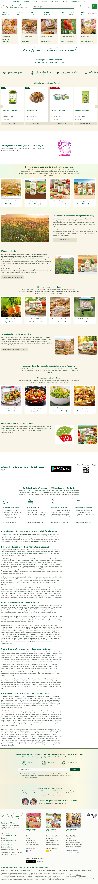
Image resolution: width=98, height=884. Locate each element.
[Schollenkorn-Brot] (37, 97)
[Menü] (97, 814)
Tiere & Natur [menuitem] (71, 13)
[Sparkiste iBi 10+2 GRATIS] (61, 97)
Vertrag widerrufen (74, 870)
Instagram (40, 145)
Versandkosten (29, 873)
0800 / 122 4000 (71, 800)
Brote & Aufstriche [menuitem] (5, 13)
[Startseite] (13, 6)
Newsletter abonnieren (32, 845)
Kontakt (28, 838)
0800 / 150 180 (11, 840)
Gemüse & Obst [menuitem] (20, 13)
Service (65, 1)
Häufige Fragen (30, 841)
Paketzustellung (50, 843)
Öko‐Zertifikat (41, 870)
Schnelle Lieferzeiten (52, 841)
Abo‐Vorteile (49, 838)
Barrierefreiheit (51, 870)
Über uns (26, 1)
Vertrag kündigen (87, 870)
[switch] (94, 817)
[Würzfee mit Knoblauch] (85, 97)
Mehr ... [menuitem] (82, 13)
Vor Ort (36, 1)
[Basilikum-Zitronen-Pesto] (13, 97)
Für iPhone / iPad (42, 861)
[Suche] (72, 7)
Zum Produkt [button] (11, 123)
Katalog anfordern (31, 843)
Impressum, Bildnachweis (27, 870)
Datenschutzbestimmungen (29, 777)
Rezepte (44, 1)
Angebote (93, 13)
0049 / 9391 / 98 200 (7, 845)
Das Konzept (16, 1)
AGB (2, 870)
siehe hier (78, 875)
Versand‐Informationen (52, 845)
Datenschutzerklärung (12, 870)
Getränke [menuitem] (61, 12)
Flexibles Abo (54, 1)
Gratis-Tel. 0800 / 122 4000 (78, 1)
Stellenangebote (62, 870)
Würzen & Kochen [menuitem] (33, 13)
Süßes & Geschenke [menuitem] (47, 13)
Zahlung (68, 838)
